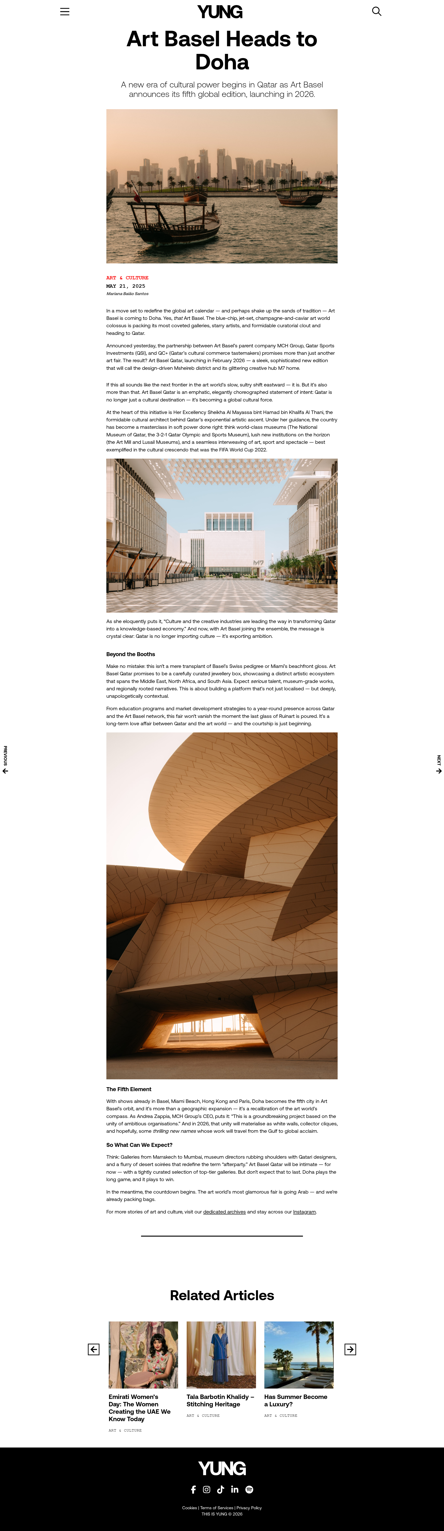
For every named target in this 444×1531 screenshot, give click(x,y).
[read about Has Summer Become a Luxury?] (299, 1355)
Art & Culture (127, 278)
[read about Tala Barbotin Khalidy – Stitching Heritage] (222, 1355)
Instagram (304, 1212)
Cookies (190, 1507)
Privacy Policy (249, 1507)
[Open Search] (377, 12)
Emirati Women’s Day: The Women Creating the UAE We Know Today (140, 1408)
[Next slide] (350, 1349)
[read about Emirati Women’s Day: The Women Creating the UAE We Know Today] (144, 1355)
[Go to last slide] (93, 1349)
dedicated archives (224, 1212)
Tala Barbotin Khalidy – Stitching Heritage (220, 1400)
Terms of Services (216, 1507)
